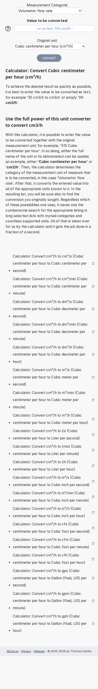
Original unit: (47, 40)
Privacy (26, 651)
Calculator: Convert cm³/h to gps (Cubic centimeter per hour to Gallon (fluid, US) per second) (50, 578)
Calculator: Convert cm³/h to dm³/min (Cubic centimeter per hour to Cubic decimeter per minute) (50, 331)
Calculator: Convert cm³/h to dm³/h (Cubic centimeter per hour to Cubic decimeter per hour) (49, 354)
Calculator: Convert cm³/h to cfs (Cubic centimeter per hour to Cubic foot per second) (51, 528)
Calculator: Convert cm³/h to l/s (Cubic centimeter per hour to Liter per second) (46, 434)
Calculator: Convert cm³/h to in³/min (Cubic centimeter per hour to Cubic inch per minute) (51, 497)
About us (12, 651)
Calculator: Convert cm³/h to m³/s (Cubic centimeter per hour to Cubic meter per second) (47, 377)
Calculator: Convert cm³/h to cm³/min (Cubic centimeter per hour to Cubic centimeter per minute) (50, 286)
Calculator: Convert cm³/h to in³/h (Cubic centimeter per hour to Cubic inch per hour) (49, 512)
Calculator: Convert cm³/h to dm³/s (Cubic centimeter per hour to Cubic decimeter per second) (49, 309)
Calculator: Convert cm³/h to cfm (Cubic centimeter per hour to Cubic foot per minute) (51, 543)
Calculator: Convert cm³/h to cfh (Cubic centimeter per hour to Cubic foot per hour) (49, 559)
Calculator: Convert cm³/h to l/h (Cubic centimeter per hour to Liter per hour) (45, 465)
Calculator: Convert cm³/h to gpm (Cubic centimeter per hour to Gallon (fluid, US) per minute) (50, 600)
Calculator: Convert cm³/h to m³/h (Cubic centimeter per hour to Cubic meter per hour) (50, 419)
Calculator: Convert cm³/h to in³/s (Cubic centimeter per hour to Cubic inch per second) (51, 481)
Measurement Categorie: (47, 5)
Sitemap (39, 651)
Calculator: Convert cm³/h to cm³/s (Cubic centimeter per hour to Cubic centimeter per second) (50, 263)
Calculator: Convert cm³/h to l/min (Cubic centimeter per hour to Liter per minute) (47, 450)
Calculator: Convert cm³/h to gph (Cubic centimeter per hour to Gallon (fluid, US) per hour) (50, 623)
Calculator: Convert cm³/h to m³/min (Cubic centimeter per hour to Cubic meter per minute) (49, 400)
